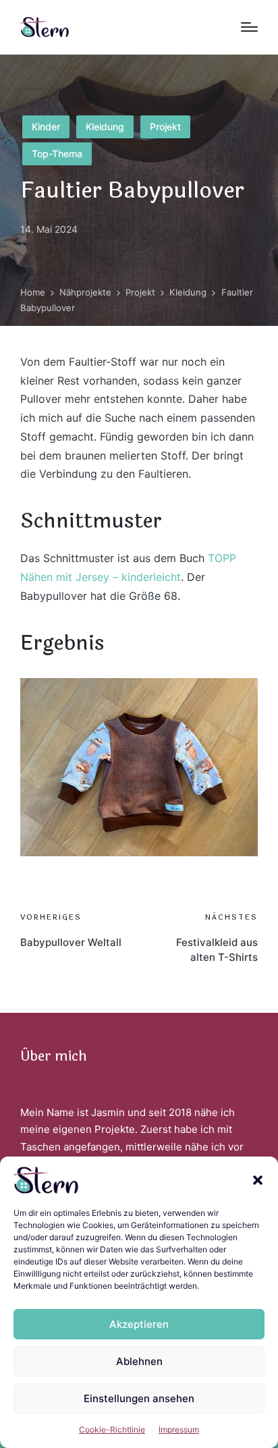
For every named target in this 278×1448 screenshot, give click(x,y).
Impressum (179, 1429)
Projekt (165, 126)
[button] (258, 1180)
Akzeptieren (139, 1324)
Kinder (46, 126)
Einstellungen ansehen (139, 1398)
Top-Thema (57, 153)
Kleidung (105, 126)
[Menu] (249, 27)
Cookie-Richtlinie (112, 1429)
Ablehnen (139, 1361)
